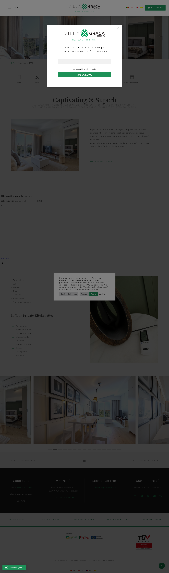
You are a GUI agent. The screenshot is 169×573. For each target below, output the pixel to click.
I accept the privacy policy (86, 69)
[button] (14, 567)
